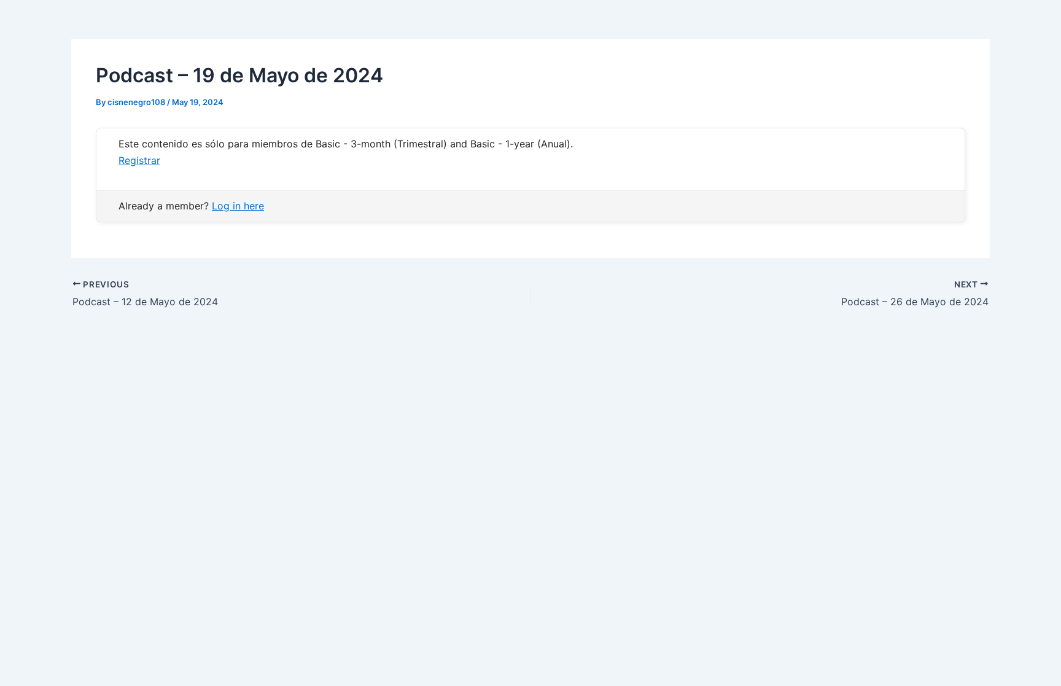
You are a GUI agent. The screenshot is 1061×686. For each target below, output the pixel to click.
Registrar (139, 160)
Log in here (238, 206)
